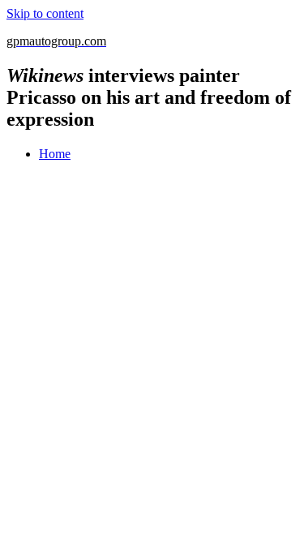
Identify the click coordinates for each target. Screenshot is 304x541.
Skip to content (44, 13)
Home (55, 154)
